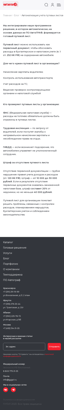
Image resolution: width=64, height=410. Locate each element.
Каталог (8, 242)
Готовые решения (14, 247)
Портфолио (10, 263)
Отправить (54, 346)
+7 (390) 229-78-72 (12, 316)
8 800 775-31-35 (10, 371)
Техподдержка (12, 274)
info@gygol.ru (10, 380)
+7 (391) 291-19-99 (11, 292)
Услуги (7, 253)
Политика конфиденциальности (19, 399)
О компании (11, 269)
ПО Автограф (11, 280)
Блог (6, 258)
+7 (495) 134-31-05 (11, 328)
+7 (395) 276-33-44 (11, 304)
